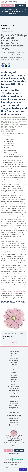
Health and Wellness (10, 339)
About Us (14, 354)
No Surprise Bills (14, 412)
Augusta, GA (14, 423)
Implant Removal (14, 390)
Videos (14, 367)
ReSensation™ (14, 384)
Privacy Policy (7, 462)
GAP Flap (14, 377)
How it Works (14, 358)
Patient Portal (14, 399)
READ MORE (13, 342)
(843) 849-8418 (8, 450)
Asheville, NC (14, 420)
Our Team (14, 356)
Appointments (19, 450)
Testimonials (14, 365)
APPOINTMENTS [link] (8, 5)
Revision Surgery (14, 403)
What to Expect (14, 405)
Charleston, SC (14, 418)
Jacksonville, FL (14, 425)
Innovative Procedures (14, 382)
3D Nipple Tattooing (14, 386)
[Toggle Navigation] (25, 2)
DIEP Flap (14, 375)
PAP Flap (14, 380)
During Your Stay (14, 408)
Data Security (15, 462)
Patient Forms (14, 401)
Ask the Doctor (14, 410)
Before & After (14, 360)
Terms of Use (13, 464)
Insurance (14, 362)
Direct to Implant (14, 388)
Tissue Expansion (14, 393)
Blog (14, 369)
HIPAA (21, 462)
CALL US (21, 5)
